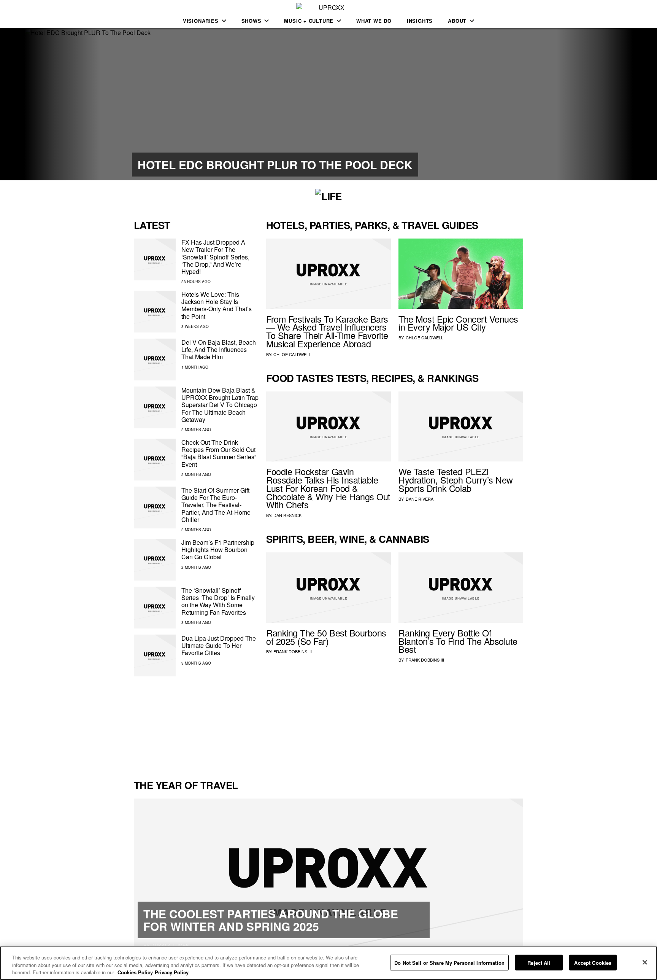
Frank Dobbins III (292, 651)
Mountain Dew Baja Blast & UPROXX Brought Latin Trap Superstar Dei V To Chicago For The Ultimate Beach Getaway (220, 405)
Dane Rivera (419, 499)
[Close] (644, 962)
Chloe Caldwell (292, 354)
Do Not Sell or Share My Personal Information (449, 962)
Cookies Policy (135, 972)
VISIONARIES (201, 20)
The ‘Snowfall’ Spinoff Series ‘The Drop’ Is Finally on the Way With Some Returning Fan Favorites (218, 601)
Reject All (538, 962)
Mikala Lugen (170, 945)
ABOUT (457, 20)
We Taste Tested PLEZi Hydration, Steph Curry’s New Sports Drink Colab (455, 480)
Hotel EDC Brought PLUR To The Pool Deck (275, 164)
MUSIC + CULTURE (308, 20)
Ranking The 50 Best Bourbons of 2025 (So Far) (326, 637)
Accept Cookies (592, 962)
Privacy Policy (172, 972)
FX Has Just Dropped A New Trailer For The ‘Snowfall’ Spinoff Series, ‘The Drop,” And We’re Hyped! (215, 257)
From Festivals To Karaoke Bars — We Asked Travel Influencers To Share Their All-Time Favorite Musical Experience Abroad (327, 331)
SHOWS (251, 20)
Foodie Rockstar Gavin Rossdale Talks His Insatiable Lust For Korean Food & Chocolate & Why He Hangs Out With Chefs (328, 488)
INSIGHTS (420, 20)
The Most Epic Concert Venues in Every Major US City (458, 323)
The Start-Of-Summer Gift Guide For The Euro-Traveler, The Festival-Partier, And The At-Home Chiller (216, 505)
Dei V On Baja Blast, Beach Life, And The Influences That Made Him (218, 349)
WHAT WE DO (374, 20)
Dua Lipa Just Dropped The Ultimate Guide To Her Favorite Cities (218, 645)
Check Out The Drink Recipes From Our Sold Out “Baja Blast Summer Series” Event (218, 453)
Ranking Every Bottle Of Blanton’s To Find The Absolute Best (457, 641)
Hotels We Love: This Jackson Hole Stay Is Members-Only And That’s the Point (216, 305)
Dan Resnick (287, 515)
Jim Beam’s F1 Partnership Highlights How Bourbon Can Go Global (217, 549)
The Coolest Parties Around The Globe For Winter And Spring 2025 (270, 919)
